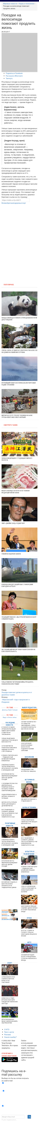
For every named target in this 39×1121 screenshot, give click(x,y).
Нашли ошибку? (10, 1037)
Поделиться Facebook (14, 73)
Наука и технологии (26, 3)
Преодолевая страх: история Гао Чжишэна (28, 770)
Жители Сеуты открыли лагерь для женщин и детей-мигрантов (9, 804)
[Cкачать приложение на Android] (10, 1061)
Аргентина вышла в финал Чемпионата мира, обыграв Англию (10, 1021)
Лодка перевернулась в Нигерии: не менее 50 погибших (9, 796)
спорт (24, 203)
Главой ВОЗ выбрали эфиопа (11, 554)
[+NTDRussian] (2, 951)
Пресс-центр (9, 1032)
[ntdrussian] (2, 954)
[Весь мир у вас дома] (2, 944)
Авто (29, 942)
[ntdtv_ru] (2, 957)
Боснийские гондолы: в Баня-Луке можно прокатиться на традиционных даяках (9, 884)
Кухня (29, 918)
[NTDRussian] (2, 941)
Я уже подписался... (9, 1119)
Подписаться (30, 1117)
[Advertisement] (20, 223)
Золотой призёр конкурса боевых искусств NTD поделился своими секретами (27, 747)
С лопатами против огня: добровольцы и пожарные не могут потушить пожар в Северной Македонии (10, 787)
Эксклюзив (29, 757)
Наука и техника (29, 807)
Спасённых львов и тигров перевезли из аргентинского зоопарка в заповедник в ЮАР (10, 767)
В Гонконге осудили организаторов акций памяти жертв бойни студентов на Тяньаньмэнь (9, 730)
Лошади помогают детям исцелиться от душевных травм (17, 693)
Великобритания (8, 203)
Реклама (7, 1034)
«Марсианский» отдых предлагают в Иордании (16, 700)
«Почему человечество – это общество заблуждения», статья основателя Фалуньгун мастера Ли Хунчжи (29, 725)
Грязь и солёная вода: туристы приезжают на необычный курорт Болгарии (28, 889)
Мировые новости (10, 3)
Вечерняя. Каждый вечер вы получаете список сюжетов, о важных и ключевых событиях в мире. (20, 1085)
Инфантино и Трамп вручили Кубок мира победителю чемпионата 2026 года (10, 1000)
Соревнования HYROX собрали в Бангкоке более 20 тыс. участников (8, 979)
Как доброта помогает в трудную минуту (29, 800)
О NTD (6, 1029)
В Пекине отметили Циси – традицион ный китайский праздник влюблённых (10, 757)
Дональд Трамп (7, 710)
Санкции (14, 710)
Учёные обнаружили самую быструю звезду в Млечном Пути (10, 740)
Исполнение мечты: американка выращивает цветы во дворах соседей (9, 776)
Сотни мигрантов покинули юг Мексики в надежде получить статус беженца (9, 748)
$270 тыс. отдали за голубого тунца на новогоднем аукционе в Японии (29, 933)
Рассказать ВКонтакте (14, 76)
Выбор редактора (29, 708)
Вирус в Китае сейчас (10, 717)
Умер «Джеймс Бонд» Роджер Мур (13, 523)
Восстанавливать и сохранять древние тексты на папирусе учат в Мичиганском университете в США (10, 813)
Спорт (9, 963)
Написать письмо (28, 1062)
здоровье (18, 203)
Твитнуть (9, 78)
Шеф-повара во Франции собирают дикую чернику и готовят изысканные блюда (29, 908)
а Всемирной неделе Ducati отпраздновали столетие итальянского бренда (29, 957)
